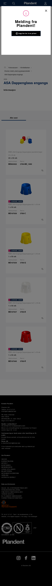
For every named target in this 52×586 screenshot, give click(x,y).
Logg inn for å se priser (27, 33)
